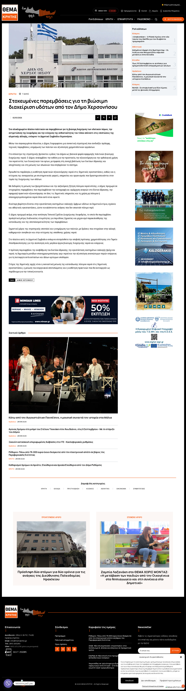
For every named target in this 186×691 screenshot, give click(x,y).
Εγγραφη (175, 650)
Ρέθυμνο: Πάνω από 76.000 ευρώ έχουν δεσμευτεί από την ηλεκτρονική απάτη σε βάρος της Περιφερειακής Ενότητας (57, 453)
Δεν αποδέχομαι (148, 680)
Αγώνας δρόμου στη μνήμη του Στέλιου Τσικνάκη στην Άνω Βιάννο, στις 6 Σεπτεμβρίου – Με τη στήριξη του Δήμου (61, 430)
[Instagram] (63, 649)
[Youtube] (74, 649)
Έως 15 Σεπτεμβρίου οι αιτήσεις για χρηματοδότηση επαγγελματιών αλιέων (151, 64)
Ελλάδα (135, 60)
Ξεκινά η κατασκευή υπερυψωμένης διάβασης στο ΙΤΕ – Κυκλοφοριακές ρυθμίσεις (51, 442)
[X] (103, 117)
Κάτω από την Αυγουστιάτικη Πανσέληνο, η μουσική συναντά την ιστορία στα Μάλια (60, 417)
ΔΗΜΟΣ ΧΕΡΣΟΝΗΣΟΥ (25, 280)
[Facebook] (97, 117)
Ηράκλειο (12, 422)
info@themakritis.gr (19, 641)
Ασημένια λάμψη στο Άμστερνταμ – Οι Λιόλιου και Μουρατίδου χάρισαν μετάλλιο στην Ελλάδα (150, 52)
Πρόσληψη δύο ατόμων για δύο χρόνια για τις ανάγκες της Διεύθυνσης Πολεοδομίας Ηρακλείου (51, 575)
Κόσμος (136, 33)
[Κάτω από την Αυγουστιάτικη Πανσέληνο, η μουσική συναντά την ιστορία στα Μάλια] (63, 375)
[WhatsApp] (115, 117)
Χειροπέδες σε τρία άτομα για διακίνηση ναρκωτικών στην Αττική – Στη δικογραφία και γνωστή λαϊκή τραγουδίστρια (109, 665)
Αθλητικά (136, 47)
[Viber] (8, 683)
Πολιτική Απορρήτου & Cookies (153, 686)
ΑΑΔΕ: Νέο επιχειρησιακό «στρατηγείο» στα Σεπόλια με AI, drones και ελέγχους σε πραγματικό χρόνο (110, 648)
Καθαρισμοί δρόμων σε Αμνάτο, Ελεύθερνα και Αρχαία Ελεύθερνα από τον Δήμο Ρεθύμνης (55, 465)
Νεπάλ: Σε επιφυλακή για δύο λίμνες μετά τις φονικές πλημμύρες (149, 88)
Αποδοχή (129, 680)
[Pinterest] (109, 117)
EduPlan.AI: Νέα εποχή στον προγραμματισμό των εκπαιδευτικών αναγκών (110, 657)
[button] (181, 657)
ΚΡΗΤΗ (12, 94)
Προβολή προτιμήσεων (170, 680)
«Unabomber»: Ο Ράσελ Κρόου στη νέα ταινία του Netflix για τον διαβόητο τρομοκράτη (150, 39)
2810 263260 (14, 643)
